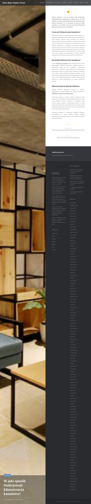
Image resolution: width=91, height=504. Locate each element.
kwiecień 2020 (73, 366)
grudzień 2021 (73, 323)
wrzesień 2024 (73, 235)
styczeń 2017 (73, 470)
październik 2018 (74, 414)
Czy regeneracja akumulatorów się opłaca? (77, 188)
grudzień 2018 (73, 409)
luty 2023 (72, 285)
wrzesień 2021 (73, 331)
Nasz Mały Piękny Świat (13, 2)
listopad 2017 (73, 443)
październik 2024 (74, 232)
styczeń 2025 (73, 226)
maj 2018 (72, 427)
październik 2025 (74, 205)
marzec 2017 (73, 465)
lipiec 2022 (72, 304)
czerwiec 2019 (73, 393)
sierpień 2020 (73, 355)
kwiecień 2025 (73, 218)
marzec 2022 (73, 315)
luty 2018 (72, 435)
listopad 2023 (73, 261)
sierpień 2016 (73, 484)
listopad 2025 (73, 202)
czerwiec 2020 (73, 360)
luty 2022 (72, 318)
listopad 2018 (73, 411)
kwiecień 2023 (73, 280)
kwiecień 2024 (73, 248)
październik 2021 (74, 328)
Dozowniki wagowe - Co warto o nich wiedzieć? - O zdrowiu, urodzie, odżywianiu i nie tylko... (59, 188)
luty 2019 (72, 403)
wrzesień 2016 (73, 481)
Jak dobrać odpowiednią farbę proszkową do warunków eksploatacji (76, 171)
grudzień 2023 (73, 259)
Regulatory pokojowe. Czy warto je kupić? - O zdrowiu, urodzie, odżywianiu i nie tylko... (59, 219)
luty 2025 (72, 224)
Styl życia (58, 2)
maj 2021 (72, 342)
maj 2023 (72, 277)
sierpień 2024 (73, 237)
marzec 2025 (73, 221)
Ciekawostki (49, 2)
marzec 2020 (73, 368)
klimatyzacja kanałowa (62, 63)
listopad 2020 (73, 347)
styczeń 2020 (73, 374)
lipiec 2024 (72, 240)
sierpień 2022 (73, 301)
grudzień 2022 (73, 291)
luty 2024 (72, 253)
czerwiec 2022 (73, 307)
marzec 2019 (73, 401)
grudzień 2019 (73, 377)
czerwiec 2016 (73, 489)
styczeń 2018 (73, 438)
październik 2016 (74, 478)
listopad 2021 (73, 326)
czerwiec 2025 (73, 216)
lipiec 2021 (72, 336)
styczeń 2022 (73, 320)
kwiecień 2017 (73, 462)
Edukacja (75, 2)
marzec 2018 (73, 433)
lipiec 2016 (72, 486)
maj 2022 (72, 310)
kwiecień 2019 (73, 398)
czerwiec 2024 (73, 243)
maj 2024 (72, 245)
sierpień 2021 (73, 334)
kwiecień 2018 (73, 430)
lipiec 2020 (72, 358)
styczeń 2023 (73, 288)
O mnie (87, 2)
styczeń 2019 (73, 406)
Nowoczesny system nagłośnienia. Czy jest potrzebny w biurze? (59, 202)
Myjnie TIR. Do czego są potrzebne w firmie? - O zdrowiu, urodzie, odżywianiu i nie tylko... (59, 208)
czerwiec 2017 (73, 457)
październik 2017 (74, 446)
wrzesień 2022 (73, 299)
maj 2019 (72, 395)
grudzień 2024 (73, 229)
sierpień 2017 (73, 452)
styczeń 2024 (73, 256)
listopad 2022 (73, 293)
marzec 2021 (73, 344)
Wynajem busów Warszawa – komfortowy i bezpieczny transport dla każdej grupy (76, 177)
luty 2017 (72, 468)
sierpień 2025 (73, 210)
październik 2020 (74, 350)
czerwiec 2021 (73, 339)
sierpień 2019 (73, 387)
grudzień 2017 (73, 441)
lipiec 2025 (72, 213)
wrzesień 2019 (73, 385)
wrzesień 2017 (73, 449)
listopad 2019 (73, 379)
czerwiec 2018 (73, 425)
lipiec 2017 (72, 454)
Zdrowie (42, 2)
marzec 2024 (73, 251)
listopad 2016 (73, 476)
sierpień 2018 (73, 419)
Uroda (70, 2)
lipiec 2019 (72, 390)
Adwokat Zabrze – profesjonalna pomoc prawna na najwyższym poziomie (77, 183)
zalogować (59, 155)
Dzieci (81, 2)
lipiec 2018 (72, 422)
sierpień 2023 (73, 269)
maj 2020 (72, 363)
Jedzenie (64, 2)
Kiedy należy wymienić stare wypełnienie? (76, 192)
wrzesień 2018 (73, 417)
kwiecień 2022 (73, 312)
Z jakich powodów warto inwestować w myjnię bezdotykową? (57, 213)
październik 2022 (74, 296)
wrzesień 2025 (73, 208)
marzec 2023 (73, 283)
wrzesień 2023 (73, 267)
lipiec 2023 (72, 272)
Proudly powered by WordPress (61, 501)
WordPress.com (78, 501)
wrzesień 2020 (73, 352)
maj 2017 (72, 460)
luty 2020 (72, 371)
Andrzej (10, 499)
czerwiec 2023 (73, 275)
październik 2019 (74, 382)
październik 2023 (74, 264)
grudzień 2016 (73, 473)
